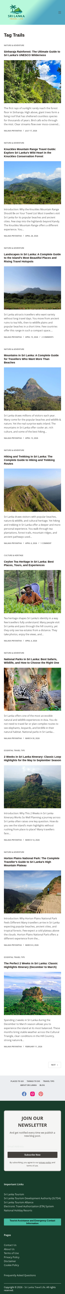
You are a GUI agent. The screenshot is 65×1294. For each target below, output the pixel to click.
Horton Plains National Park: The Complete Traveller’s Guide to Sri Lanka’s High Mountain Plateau (31, 862)
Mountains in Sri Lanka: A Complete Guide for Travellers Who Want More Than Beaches (31, 359)
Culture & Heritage (13, 555)
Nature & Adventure (14, 45)
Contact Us (10, 1245)
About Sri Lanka (28, 1085)
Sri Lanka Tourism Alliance (18, 1202)
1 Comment (46, 543)
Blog (42, 1085)
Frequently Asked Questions (20, 1275)
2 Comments (48, 337)
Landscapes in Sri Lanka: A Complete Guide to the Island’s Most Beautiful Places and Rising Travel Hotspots (32, 258)
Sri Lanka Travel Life (34, 1287)
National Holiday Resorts (18, 1210)
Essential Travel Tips (14, 750)
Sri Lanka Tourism (14, 1194)
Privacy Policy (11, 1257)
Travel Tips (48, 1081)
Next (53, 1065)
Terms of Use (11, 1253)
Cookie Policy (11, 1265)
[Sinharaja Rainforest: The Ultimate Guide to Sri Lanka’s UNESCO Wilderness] (32, 81)
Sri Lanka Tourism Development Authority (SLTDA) (32, 1198)
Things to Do (33, 1081)
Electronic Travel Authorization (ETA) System (29, 1206)
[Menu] (59, 12)
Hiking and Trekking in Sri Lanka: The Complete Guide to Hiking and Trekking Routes (29, 460)
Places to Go (17, 1081)
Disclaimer (10, 1261)
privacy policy (45, 1162)
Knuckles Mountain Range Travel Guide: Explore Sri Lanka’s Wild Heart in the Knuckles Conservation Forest (30, 153)
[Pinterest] (41, 1094)
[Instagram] (32, 1094)
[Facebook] (24, 1094)
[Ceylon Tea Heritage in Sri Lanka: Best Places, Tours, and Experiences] (32, 591)
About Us (9, 1249)
